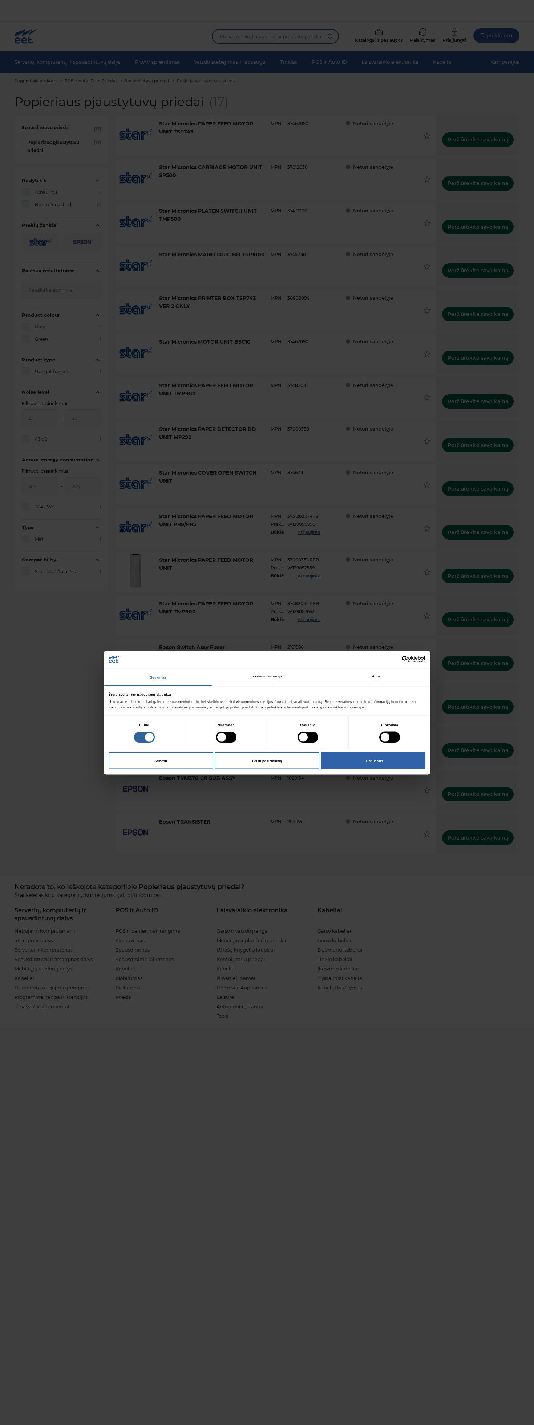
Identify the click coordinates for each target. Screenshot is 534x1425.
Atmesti (160, 760)
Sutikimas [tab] (158, 677)
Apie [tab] (376, 676)
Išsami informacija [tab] (267, 676)
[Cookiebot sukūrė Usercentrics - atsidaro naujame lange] (393, 659)
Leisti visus (373, 760)
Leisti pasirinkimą (267, 760)
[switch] (226, 737)
